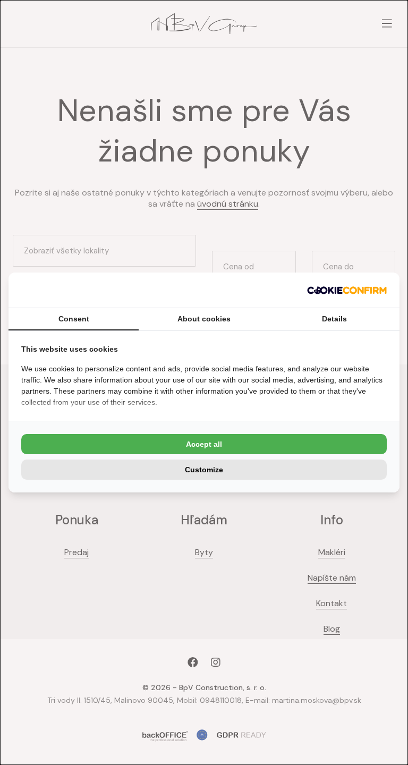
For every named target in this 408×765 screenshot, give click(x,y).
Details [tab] (334, 318)
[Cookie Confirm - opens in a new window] (347, 290)
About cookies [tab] (204, 318)
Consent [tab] (73, 318)
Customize (204, 469)
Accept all (204, 444)
